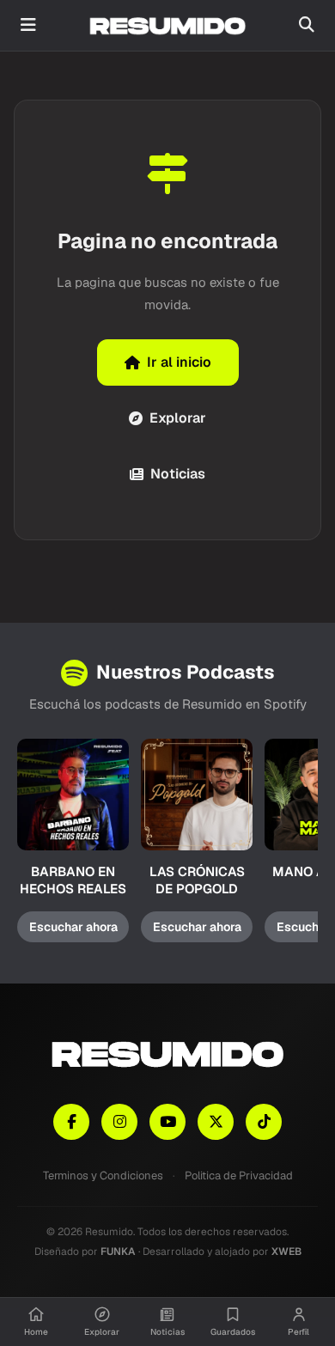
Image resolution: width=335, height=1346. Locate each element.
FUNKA (118, 1251)
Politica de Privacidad (239, 1175)
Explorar (177, 418)
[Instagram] (119, 1122)
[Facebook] (71, 1122)
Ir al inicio (179, 362)
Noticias (177, 474)
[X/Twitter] (216, 1122)
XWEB (286, 1251)
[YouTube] (167, 1122)
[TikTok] (264, 1122)
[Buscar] (306, 25)
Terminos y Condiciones (103, 1175)
